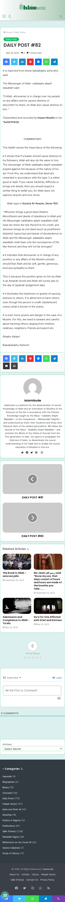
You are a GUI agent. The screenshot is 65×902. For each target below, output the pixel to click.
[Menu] (4, 16)
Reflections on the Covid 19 (16, 842)
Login (58, 677)
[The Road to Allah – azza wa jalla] (17, 562)
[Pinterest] (30, 62)
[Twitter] (14, 62)
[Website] (23, 453)
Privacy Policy (47, 879)
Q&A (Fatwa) (9, 831)
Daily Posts (20, 32)
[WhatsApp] (46, 62)
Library (35, 874)
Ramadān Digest (10, 836)
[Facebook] (6, 62)
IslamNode (32, 400)
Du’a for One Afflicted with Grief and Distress (48, 618)
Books (5, 787)
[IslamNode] (32, 6)
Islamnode (48, 869)
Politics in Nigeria (11, 820)
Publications (8, 825)
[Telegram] (54, 62)
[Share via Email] (6, 366)
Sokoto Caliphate (11, 847)
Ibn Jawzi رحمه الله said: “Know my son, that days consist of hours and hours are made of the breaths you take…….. (48, 580)
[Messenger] (38, 62)
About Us (14, 874)
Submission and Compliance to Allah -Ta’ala (16, 620)
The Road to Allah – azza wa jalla (14, 574)
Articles (26, 874)
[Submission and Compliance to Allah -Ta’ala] (17, 606)
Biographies (8, 782)
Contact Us (32, 879)
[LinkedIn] (22, 62)
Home (9, 32)
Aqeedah (7, 776)
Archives (7, 744)
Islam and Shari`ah (12, 809)
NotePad (7, 814)
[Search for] (60, 16)
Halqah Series (9, 803)
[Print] (14, 366)
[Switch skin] (10, 16)
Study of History (11, 853)
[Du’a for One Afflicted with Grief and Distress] (48, 606)
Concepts (7, 793)
